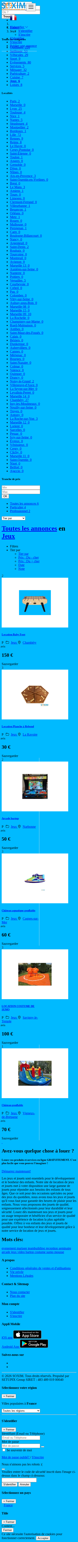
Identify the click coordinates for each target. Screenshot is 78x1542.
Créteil (16, 288)
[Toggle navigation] (31, 7)
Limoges (17, 198)
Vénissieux (19, 445)
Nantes (16, 120)
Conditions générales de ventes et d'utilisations (40, 1268)
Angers (16, 161)
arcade (6, 1252)
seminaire (65, 1248)
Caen (15, 232)
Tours (15, 194)
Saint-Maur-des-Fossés (26, 333)
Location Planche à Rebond (18, 726)
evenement (9, 1248)
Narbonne (29, 826)
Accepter (43, 1538)
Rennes (16, 138)
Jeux (8, 536)
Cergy (15, 448)
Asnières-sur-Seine (24, 269)
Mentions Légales (21, 1275)
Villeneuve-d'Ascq (24, 385)
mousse (59, 1252)
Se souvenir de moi (19, 1450)
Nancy (16, 239)
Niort (15, 463)
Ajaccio (17, 471)
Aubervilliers (20, 347)
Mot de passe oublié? (16, 1457)
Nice (15, 116)
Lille (15, 135)
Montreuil (18, 258)
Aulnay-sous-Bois (23, 303)
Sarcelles (17, 430)
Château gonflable (12, 1105)
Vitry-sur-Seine (21, 299)
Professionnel (20, 511)
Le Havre (18, 146)
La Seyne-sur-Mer (23, 389)
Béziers (16, 340)
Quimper (17, 374)
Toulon (16, 157)
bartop (30, 1252)
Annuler (24, 1484)
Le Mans (17, 187)
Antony (16, 415)
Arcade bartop (10, 818)
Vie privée (17, 1272)
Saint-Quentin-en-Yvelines (29, 179)
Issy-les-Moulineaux (25, 403)
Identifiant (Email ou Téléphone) (23, 1433)
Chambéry (19, 400)
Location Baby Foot (13, 634)
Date (21, 565)
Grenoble (18, 164)
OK (5, 496)
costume (40, 1252)
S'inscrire (24, 34)
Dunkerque (19, 344)
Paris (15, 101)
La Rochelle (19, 318)
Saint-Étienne (20, 153)
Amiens (17, 191)
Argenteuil (18, 243)
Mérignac (18, 355)
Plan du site (17, 1296)
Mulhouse (18, 224)
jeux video (18, 1252)
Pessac (16, 433)
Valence (17, 370)
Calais (15, 336)
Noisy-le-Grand (22, 381)
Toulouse (17, 112)
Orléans (17, 213)
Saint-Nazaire (20, 362)
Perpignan (18, 228)
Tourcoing (18, 254)
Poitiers (16, 276)
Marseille (17, 105)
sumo (50, 1252)
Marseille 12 (20, 422)
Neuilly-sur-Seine (23, 407)
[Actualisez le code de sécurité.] (3, 1468)
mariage (22, 1248)
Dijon (15, 168)
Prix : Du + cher (29, 561)
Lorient (16, 426)
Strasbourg (18, 123)
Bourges (17, 359)
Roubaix (17, 250)
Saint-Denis (19, 247)
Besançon (18, 209)
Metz (15, 217)
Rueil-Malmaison (23, 325)
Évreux (16, 441)
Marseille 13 (20, 265)
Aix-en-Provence (23, 176)
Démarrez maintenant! (16, 1171)
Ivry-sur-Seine (21, 437)
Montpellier (19, 127)
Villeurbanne (20, 206)
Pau (14, 291)
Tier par (23, 554)
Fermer (7, 1530)
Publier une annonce (23, 46)
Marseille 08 (20, 306)
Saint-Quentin (21, 460)
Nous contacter (20, 1292)
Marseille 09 (20, 314)
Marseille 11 (19, 456)
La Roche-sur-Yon (24, 418)
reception (52, 1248)
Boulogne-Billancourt (26, 235)
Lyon (16, 108)
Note (21, 568)
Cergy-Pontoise (22, 149)
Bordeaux (18, 131)
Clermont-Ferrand (23, 202)
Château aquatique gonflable (18, 910)
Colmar (16, 366)
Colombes (18, 295)
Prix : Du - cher (28, 557)
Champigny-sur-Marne (26, 321)
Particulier (18, 507)
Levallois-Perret (22, 392)
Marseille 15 (20, 310)
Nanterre (17, 273)
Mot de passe (10, 1441)
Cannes (16, 351)
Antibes (17, 329)
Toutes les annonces (24, 503)
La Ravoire (30, 734)
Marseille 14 (20, 396)
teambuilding (37, 1248)
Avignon (17, 262)
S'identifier (25, 31)
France (8, 1505)
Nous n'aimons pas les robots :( (22, 1464)
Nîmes (16, 172)
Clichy (16, 452)
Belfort (16, 467)
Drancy (16, 377)
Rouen (16, 220)
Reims (16, 142)
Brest (15, 183)
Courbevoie (19, 284)
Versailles (18, 280)
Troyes (16, 411)
